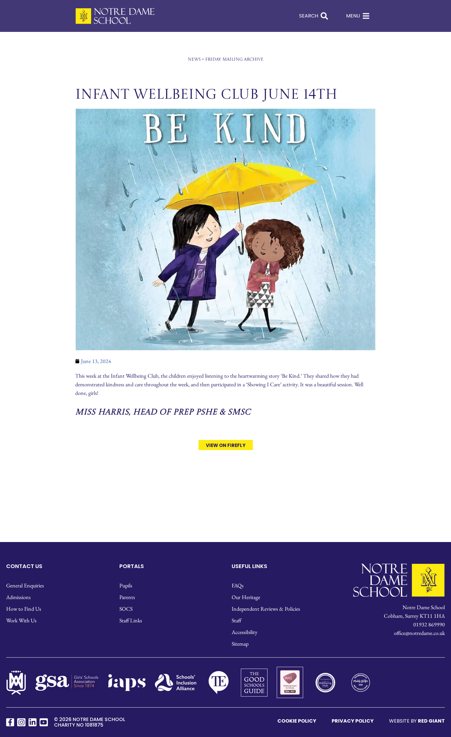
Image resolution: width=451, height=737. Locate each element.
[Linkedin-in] (33, 722)
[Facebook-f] (10, 722)
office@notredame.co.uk (419, 632)
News (194, 59)
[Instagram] (21, 722)
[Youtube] (44, 722)
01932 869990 (429, 624)
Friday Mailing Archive (234, 59)
